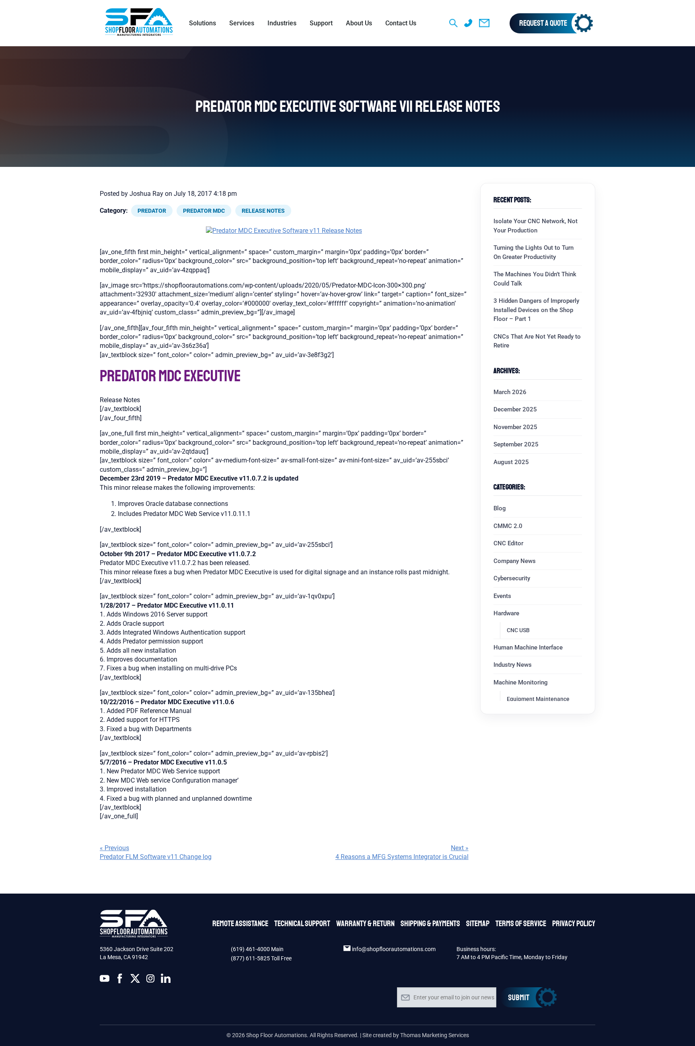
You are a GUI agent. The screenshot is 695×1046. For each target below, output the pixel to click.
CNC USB (518, 630)
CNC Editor (508, 543)
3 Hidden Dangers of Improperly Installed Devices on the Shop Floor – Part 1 (536, 310)
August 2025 (511, 462)
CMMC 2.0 (507, 526)
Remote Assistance (240, 924)
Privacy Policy (573, 924)
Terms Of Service (521, 924)
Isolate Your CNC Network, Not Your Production (535, 226)
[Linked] (166, 980)
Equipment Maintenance (538, 699)
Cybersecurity (511, 578)
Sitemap (477, 924)
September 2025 (516, 444)
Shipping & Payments (430, 924)
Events (502, 596)
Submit (528, 997)
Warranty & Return (365, 924)
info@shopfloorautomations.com (394, 949)
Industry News (512, 664)
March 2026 (509, 392)
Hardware (506, 613)
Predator (152, 211)
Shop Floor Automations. (277, 1035)
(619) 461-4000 (251, 949)
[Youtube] (104, 980)
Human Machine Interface (528, 647)
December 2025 (515, 409)
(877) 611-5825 (250, 958)
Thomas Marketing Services (434, 1035)
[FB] (120, 980)
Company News (514, 561)
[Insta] (150, 980)
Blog (499, 508)
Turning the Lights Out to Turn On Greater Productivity (533, 252)
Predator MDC (204, 211)
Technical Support (302, 924)
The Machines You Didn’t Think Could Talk (534, 279)
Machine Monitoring (520, 682)
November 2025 (515, 427)
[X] (135, 980)
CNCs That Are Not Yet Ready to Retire (537, 341)
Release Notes (263, 211)
